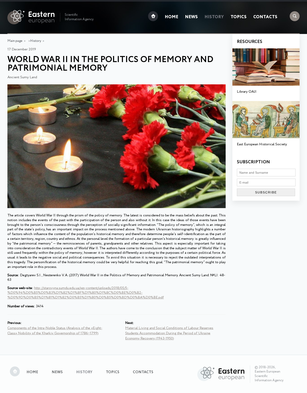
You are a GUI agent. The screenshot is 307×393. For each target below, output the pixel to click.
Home (171, 17)
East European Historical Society (262, 144)
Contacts (265, 17)
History (214, 17)
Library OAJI (246, 91)
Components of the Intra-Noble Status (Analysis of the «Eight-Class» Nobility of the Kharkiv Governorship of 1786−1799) (54, 331)
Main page (14, 40)
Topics (239, 17)
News (191, 17)
